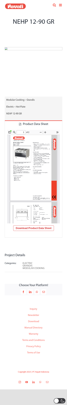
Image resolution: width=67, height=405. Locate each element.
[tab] (33, 123)
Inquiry (33, 309)
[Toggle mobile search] (54, 5)
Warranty (33, 334)
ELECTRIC (27, 263)
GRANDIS (27, 266)
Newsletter (33, 315)
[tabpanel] (33, 182)
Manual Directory (33, 328)
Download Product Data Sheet (33, 228)
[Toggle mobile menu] (60, 5)
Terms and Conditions (33, 340)
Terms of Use (33, 352)
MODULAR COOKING (33, 268)
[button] (59, 400)
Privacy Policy (33, 346)
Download (33, 321)
